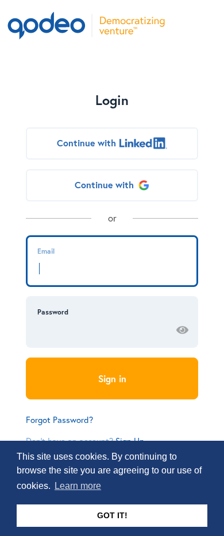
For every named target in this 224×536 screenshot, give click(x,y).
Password (52, 311)
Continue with (86, 143)
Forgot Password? (59, 419)
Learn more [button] (78, 486)
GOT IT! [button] (112, 515)
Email (46, 250)
